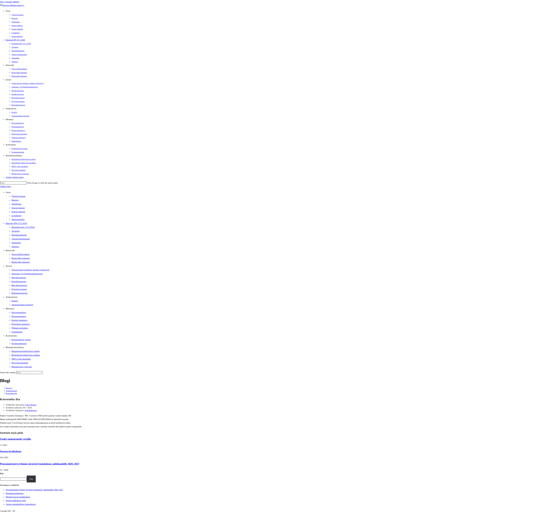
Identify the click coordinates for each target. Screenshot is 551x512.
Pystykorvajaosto (19, 289)
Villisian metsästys (19, 328)
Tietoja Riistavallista (20, 254)
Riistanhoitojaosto (19, 293)
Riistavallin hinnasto (20, 262)
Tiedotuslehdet (18, 219)
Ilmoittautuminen (19, 235)
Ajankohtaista (31, 410)
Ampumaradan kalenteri (22, 305)
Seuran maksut (18, 208)
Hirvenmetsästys (18, 312)
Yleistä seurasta (18, 196)
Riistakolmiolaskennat (15, 493)
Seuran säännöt (18, 212)
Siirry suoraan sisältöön (9, 2)
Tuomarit (15, 231)
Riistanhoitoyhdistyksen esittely (25, 351)
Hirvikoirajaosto (18, 277)
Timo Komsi (30, 405)
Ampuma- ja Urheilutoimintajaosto (27, 274)
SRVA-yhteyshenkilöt (21, 359)
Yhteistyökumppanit (20, 239)
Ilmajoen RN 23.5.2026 (16, 223)
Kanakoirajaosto (18, 281)
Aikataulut (16, 243)
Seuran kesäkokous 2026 (16, 501)
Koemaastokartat (19, 343)
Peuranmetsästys (18, 316)
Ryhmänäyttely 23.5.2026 (23, 227)
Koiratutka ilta (11, 393)
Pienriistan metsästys (20, 324)
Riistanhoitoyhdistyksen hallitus (25, 355)
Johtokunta (16, 204)
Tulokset (15, 246)
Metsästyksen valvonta (21, 367)
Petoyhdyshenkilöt (19, 363)
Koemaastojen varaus (21, 339)
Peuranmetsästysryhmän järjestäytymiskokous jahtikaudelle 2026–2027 (39, 463)
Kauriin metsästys (19, 320)
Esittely (14, 301)
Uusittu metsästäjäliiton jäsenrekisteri (21, 504)
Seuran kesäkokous (10, 451)
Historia (15, 200)
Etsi (1, 474)
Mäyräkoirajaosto (19, 285)
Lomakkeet (16, 215)
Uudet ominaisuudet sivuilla (15, 439)
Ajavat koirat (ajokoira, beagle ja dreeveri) (30, 270)
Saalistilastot (17, 332)
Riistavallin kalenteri (20, 258)
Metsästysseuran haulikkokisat (18, 497)
